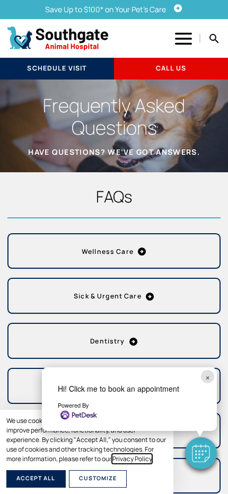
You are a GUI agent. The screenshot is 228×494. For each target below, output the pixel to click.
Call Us (171, 68)
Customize (98, 478)
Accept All (35, 478)
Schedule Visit (56, 68)
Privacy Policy (132, 458)
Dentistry (107, 341)
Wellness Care (108, 251)
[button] (201, 453)
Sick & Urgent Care (108, 296)
